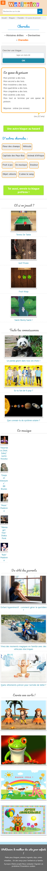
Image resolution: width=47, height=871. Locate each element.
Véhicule (27, 146)
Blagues (12, 18)
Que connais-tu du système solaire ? (23, 420)
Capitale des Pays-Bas (13, 155)
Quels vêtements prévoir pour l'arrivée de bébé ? (23, 685)
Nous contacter (27, 864)
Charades (20, 18)
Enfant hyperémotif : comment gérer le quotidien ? (23, 608)
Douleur (34, 164)
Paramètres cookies (27, 866)
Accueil (4, 18)
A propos (7, 864)
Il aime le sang (26, 174)
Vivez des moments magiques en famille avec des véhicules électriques (23, 648)
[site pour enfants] (23, 4)
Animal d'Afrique (35, 155)
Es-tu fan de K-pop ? (23, 390)
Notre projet (16, 864)
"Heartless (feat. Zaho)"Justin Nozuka (4, 453)
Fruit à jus (8, 164)
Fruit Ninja (23, 291)
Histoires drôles (15, 35)
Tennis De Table (23, 234)
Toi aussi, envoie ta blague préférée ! (23, 190)
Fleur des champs (11, 146)
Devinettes (34, 35)
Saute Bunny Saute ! (24, 320)
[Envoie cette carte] (23, 730)
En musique (21, 164)
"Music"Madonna (4, 508)
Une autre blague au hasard (23, 128)
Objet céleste (9, 174)
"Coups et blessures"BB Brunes (4, 482)
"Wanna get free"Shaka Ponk (4, 533)
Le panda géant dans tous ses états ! (23, 360)
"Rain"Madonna (4, 557)
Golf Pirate (24, 263)
